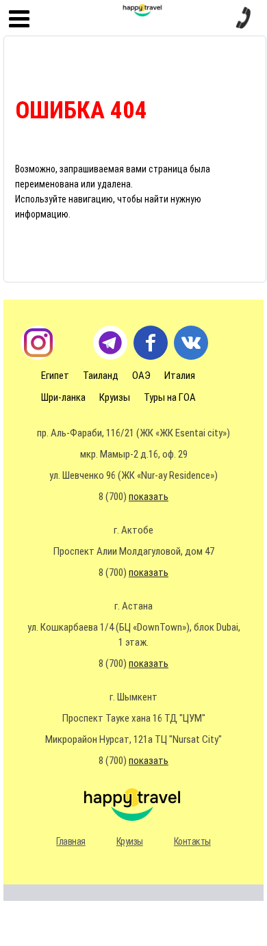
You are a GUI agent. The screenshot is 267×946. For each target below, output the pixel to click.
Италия (179, 375)
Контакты (192, 841)
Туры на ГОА (170, 397)
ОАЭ (141, 375)
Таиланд (100, 375)
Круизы (114, 397)
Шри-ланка (63, 397)
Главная (71, 841)
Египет (55, 375)
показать (148, 496)
